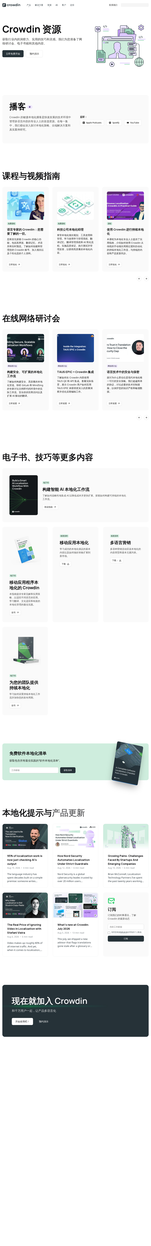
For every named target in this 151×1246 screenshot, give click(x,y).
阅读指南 (48, 507)
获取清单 (68, 770)
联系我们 (113, 5)
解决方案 (39, 5)
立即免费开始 (13, 53)
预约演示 (34, 53)
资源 (49, 5)
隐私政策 (123, 932)
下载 (64, 563)
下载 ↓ (115, 560)
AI (57, 5)
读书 (13, 612)
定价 (72, 5)
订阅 (126, 938)
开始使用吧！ (22, 1021)
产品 (29, 5)
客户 (64, 5)
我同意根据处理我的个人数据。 (127, 932)
